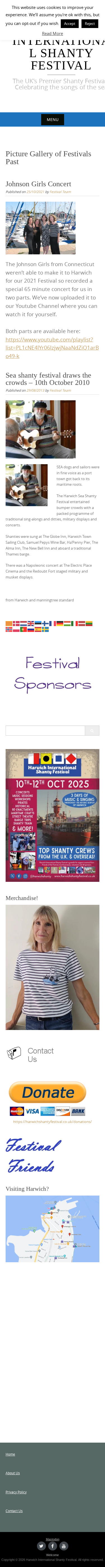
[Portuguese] (23, 629)
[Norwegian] (9, 629)
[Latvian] (82, 623)
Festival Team (60, 191)
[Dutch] (23, 623)
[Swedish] (45, 629)
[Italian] (74, 623)
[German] (60, 623)
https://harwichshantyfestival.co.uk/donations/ (52, 1121)
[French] (53, 623)
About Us (13, 1473)
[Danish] (16, 623)
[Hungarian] (67, 623)
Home (10, 1454)
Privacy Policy (16, 1492)
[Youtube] (63, 1546)
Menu (53, 119)
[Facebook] (52, 1546)
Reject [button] (90, 23)
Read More (52, 33)
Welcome (52, 1555)
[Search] (92, 731)
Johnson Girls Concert (38, 184)
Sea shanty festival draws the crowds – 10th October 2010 (48, 379)
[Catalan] (9, 623)
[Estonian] (38, 623)
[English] (31, 623)
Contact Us (14, 1510)
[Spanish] (38, 629)
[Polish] (16, 629)
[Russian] (31, 629)
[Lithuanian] (89, 623)
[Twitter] (41, 1546)
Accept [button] (69, 23)
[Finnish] (45, 623)
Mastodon (52, 1539)
